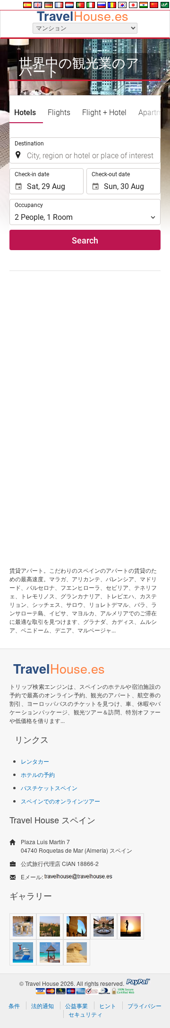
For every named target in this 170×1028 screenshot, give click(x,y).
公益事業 (76, 1005)
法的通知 (42, 1005)
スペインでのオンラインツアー (60, 801)
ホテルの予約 (38, 774)
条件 (14, 1005)
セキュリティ (85, 1014)
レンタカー (35, 761)
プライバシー (145, 1005)
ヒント (107, 1005)
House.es (82, 15)
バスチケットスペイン (49, 788)
